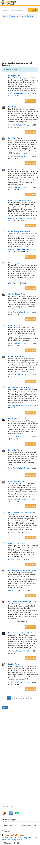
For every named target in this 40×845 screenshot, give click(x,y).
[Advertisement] (20, 40)
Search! (33, 9)
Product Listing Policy (24, 838)
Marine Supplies (27, 16)
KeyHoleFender (14, 664)
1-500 (5, 707)
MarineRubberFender (16, 169)
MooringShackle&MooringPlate (19, 200)
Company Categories (28, 825)
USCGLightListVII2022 (16, 543)
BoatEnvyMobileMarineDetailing (19, 387)
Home (5, 16)
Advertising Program (14, 840)
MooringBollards (14, 76)
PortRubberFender (15, 138)
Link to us (5, 838)
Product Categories (10, 825)
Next (31, 698)
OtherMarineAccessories (17, 481)
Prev (4, 698)
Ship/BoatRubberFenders (17, 107)
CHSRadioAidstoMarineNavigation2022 (22, 570)
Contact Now (30, 101)
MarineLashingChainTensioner (19, 232)
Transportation (14, 16)
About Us (12, 838)
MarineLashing (13, 263)
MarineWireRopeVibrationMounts (20, 633)
